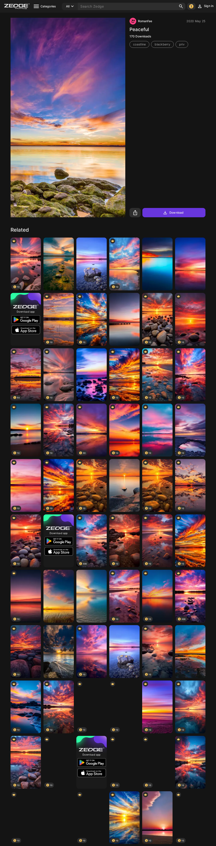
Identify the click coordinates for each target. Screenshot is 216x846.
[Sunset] (58, 596)
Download (176, 212)
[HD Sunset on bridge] (124, 319)
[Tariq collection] (190, 651)
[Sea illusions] (157, 264)
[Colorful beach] (91, 374)
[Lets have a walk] (58, 264)
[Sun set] (58, 651)
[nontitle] (190, 264)
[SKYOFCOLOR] (58, 817)
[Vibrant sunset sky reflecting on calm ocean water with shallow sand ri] (91, 596)
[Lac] (91, 264)
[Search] (181, 6)
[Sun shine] (124, 485)
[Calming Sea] (124, 651)
